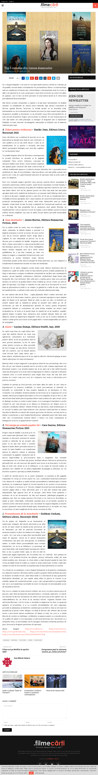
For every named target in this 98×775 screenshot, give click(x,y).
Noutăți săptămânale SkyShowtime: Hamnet (87, 197)
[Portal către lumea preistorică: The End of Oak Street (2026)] (73, 244)
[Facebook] (40, 764)
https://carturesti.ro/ (57, 629)
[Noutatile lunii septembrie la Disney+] (73, 214)
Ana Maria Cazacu (11, 71)
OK (31, 773)
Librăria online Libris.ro (76, 165)
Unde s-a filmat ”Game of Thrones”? (11, 691)
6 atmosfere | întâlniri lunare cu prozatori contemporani (32, 692)
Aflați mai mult (39, 773)
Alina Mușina (85, 245)
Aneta (8, 326)
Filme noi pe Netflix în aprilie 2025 (15, 650)
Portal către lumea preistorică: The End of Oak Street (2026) (88, 241)
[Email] (52, 764)
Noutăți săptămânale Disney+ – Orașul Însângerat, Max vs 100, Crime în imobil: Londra (88, 182)
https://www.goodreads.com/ (14, 632)
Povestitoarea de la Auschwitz (21, 513)
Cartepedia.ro (72, 159)
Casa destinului (13, 219)
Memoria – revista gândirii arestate (79, 167)
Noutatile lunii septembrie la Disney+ (88, 211)
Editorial (7, 64)
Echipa (11, 1)
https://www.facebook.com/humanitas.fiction (48, 632)
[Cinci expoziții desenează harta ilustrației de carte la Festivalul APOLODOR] (73, 229)
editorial (14, 640)
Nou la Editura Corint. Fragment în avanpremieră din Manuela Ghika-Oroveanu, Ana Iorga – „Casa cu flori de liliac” (87, 258)
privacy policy (73, 121)
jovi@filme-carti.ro (53, 759)
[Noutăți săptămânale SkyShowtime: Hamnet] (73, 200)
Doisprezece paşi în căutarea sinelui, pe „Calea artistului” (54, 650)
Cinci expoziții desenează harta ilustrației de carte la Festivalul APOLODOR (87, 227)
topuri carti (38, 640)
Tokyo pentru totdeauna (18, 129)
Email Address (73, 109)
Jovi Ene (84, 188)
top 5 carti (23, 640)
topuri (30, 640)
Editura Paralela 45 (74, 162)
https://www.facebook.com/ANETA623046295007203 (23, 634)
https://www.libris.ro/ (34, 629)
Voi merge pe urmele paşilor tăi (22, 425)
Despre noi (4, 1)
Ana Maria (6, 640)
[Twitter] (46, 764)
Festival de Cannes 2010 (55, 690)
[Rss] (58, 764)
